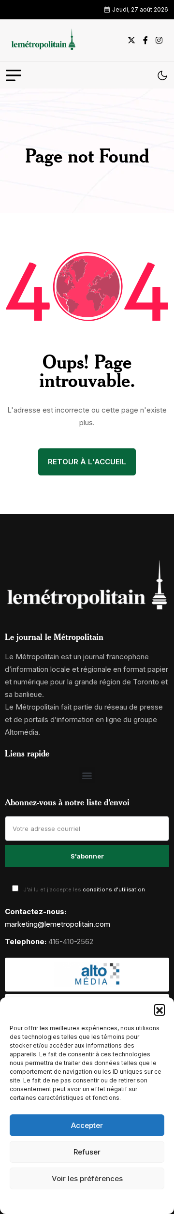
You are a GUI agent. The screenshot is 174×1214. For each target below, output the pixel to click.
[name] (42, 40)
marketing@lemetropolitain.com (57, 924)
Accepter (87, 1125)
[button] (159, 1009)
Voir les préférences (87, 1178)
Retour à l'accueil (87, 461)
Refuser (87, 1151)
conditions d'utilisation (114, 889)
